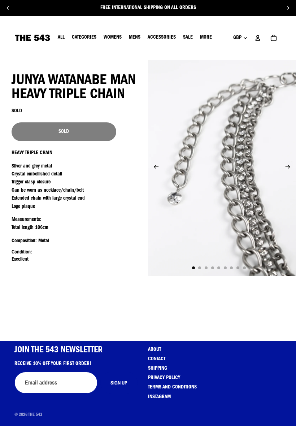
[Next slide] (288, 8)
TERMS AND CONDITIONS (172, 387)
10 (250, 268)
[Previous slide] (8, 8)
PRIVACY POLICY (164, 378)
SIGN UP (118, 382)
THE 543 (35, 415)
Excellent (20, 259)
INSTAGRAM (159, 397)
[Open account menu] (258, 38)
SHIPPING (157, 368)
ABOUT (154, 349)
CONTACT (156, 359)
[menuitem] (206, 38)
